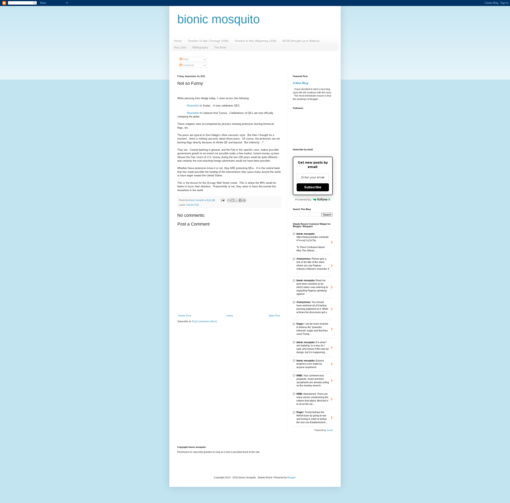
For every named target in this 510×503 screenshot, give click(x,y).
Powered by (303, 199)
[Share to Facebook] (240, 200)
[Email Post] (222, 200)
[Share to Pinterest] (244, 200)
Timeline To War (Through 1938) (208, 40)
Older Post (274, 315)
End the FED (192, 205)
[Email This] (229, 200)
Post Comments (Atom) (204, 321)
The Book (220, 47)
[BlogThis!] (233, 200)
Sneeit (330, 430)
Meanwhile (193, 105)
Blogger (291, 477)
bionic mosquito (218, 19)
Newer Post (184, 315)
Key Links (180, 47)
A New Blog (300, 83)
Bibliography (200, 47)
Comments (188, 65)
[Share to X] (237, 200)
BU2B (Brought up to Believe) (301, 40)
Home (178, 40)
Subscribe (312, 187)
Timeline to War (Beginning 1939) (255, 40)
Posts (185, 59)
